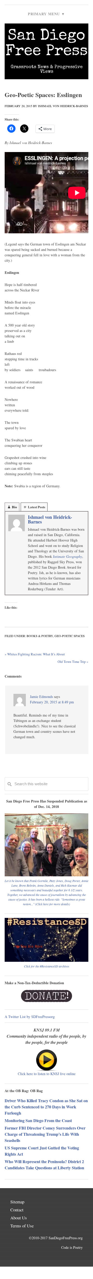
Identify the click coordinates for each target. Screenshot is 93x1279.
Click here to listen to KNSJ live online (46, 1073)
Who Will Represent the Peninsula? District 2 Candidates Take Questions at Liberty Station (44, 1164)
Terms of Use (22, 1226)
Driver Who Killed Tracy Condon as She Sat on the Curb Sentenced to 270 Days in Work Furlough (46, 1107)
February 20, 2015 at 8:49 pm (52, 702)
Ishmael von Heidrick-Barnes (50, 519)
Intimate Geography (67, 556)
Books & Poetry (40, 636)
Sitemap (17, 1202)
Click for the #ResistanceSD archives (46, 966)
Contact (17, 1210)
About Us (18, 1218)
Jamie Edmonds (41, 696)
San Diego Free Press (46, 44)
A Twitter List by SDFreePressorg (30, 1016)
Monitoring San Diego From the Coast (38, 1120)
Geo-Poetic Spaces (70, 636)
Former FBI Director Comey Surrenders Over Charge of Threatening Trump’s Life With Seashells (45, 1134)
